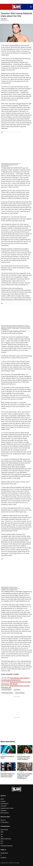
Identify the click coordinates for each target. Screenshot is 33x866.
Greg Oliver (4, 19)
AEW (2, 832)
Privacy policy (4, 822)
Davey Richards (19, 693)
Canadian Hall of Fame (7, 808)
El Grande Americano (7, 845)
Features (3, 801)
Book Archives (5, 813)
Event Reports (5, 803)
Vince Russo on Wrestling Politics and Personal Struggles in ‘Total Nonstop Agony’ (24, 776)
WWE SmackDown (6, 839)
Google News (4, 853)
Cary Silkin (17, 689)
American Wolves (6, 689)
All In (2, 841)
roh (1, 834)
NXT (2, 843)
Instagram (3, 857)
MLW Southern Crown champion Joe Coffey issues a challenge (23, 758)
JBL (2, 836)
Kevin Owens (4, 829)
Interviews (3, 806)
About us (3, 820)
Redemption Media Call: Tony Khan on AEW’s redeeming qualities (7, 775)
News (2, 799)
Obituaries (3, 810)
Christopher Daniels (7, 693)
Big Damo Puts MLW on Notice (7, 757)
